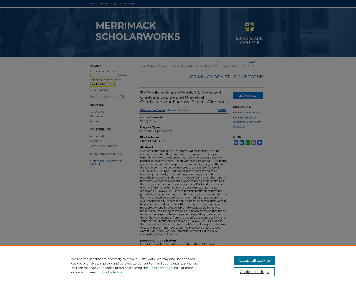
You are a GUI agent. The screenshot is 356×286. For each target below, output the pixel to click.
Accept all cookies (254, 260)
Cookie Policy (112, 272)
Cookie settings (160, 268)
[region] (178, 265)
